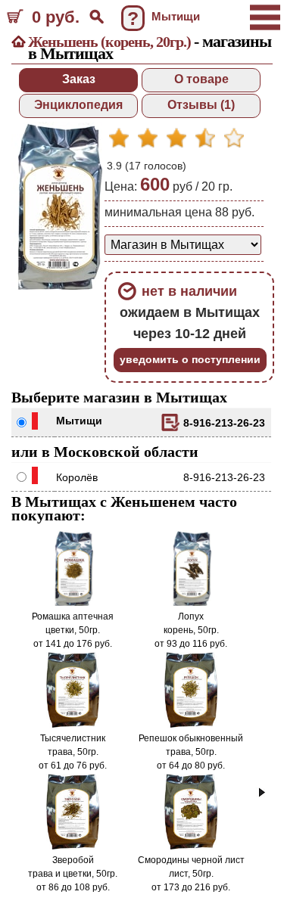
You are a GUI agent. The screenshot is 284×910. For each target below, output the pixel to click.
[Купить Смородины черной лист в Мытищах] (191, 846)
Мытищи (79, 421)
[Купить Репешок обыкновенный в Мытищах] (191, 724)
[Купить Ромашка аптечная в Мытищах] (72, 603)
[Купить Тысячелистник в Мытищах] (73, 724)
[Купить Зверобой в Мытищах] (73, 846)
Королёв (77, 477)
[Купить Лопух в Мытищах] (190, 603)
